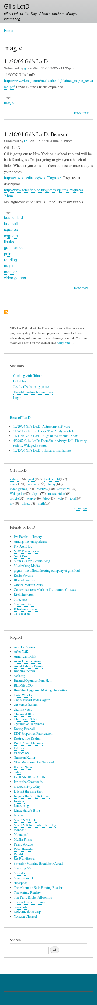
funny (52, 484)
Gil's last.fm (22, 614)
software (63, 488)
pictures (42, 488)
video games (15, 277)
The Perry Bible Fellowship (33, 897)
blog (46, 498)
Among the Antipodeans (30, 541)
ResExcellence (24, 858)
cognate (11, 235)
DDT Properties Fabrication (33, 733)
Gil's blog (19, 381)
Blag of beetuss (24, 580)
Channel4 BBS (24, 714)
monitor (10, 271)
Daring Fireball (24, 728)
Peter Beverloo (24, 849)
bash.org (19, 675)
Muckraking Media (27, 565)
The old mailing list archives (33, 392)
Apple (31, 498)
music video (56, 493)
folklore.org (21, 753)
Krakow (19, 801)
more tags (80, 508)
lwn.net (19, 815)
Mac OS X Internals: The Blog (35, 825)
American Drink (25, 656)
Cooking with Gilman (28, 375)
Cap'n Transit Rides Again (32, 700)
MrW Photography (26, 551)
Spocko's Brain (24, 604)
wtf (59, 498)
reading (10, 259)
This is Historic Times (29, 902)
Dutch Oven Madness (28, 743)
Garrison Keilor (24, 757)
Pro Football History (28, 536)
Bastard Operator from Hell (33, 680)
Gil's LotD (16, 6)
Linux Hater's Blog (27, 810)
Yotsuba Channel (25, 916)
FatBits (19, 748)
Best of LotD (20, 417)
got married (14, 247)
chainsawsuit (23, 709)
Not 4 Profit (22, 556)
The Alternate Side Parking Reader (38, 887)
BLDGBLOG (23, 685)
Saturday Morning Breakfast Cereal (38, 863)
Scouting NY (23, 868)
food (73, 498)
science (33, 484)
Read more (81, 113)
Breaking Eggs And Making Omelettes (40, 690)
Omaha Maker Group (28, 585)
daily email (65, 342)
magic (9, 102)
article (14, 498)
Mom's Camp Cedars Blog (32, 561)
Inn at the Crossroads (28, 781)
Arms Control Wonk (27, 661)
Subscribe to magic (6, 312)
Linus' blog (21, 805)
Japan (36, 493)
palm (8, 253)
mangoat (20, 830)
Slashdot (20, 873)
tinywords (20, 907)
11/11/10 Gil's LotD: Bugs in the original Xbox (45, 436)
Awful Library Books (28, 666)
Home (8, 30)
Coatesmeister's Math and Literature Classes (45, 589)
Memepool (21, 834)
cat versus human (25, 704)
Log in (17, 397)
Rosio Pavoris (23, 575)
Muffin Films (23, 839)
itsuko (9, 241)
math (41, 503)
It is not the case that (28, 791)
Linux (26, 503)
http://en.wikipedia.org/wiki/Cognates (32, 177)
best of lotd (13, 217)
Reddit (18, 854)
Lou (27, 141)
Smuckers (20, 599)
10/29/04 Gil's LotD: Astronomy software (41, 426)
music (14, 484)
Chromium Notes (25, 719)
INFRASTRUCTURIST (30, 777)
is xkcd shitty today (27, 786)
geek (31, 479)
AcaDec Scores (24, 647)
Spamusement (23, 878)
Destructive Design (27, 738)
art (11, 503)
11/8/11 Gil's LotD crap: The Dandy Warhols (44, 431)
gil (25, 68)
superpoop (20, 882)
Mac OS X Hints (25, 820)
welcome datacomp (27, 911)
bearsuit (11, 223)
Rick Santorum (24, 594)
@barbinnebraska (26, 609)
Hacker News (23, 767)
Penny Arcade (23, 844)
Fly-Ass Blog (23, 546)
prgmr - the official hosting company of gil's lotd (47, 570)
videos (14, 479)
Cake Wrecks (23, 695)
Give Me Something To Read (34, 762)
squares (11, 229)
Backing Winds (24, 671)
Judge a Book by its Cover (32, 796)
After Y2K (21, 651)
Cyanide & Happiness (29, 724)
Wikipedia (17, 493)
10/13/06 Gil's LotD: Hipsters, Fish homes (42, 450)
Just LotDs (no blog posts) (31, 386)
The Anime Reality (27, 892)
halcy (17, 772)
